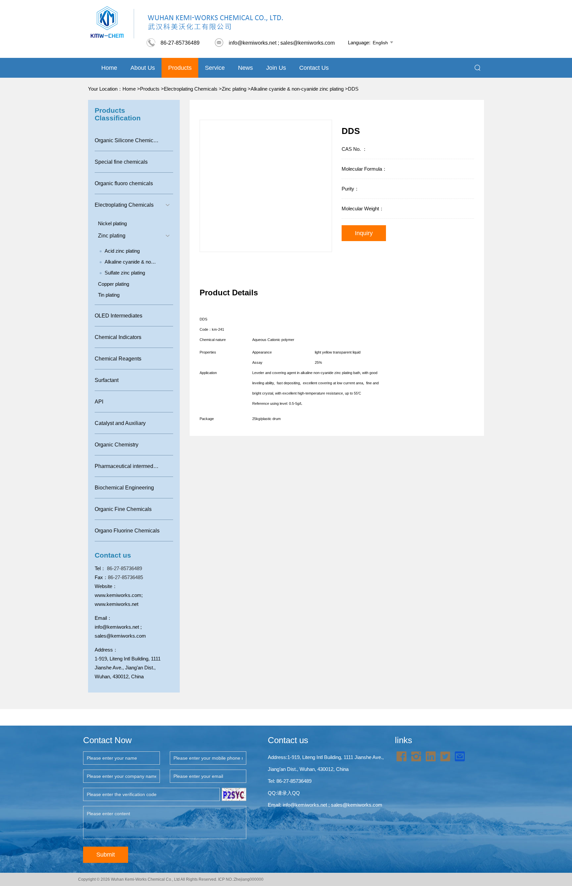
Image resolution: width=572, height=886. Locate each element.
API (99, 401)
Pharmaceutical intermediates (130, 466)
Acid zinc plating (122, 251)
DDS (353, 89)
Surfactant (107, 380)
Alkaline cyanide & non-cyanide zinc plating (297, 89)
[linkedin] (430, 756)
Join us (276, 67)
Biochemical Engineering (124, 487)
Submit (105, 854)
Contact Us (314, 67)
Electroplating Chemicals (190, 89)
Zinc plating (234, 89)
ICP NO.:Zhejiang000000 (240, 879)
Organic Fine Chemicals (123, 509)
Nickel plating (112, 223)
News (245, 67)
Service (215, 67)
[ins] (416, 756)
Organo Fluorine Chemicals (127, 530)
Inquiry (364, 233)
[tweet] (445, 756)
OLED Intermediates (118, 315)
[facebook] (401, 756)
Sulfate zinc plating (125, 272)
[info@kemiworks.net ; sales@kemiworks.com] (459, 756)
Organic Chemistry (116, 444)
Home (109, 67)
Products (180, 67)
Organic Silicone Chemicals (127, 140)
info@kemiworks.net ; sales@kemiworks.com (274, 43)
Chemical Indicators (118, 337)
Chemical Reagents (118, 358)
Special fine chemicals (121, 162)
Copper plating (113, 284)
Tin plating (108, 295)
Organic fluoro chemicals (124, 183)
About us (142, 67)
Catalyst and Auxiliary (120, 423)
